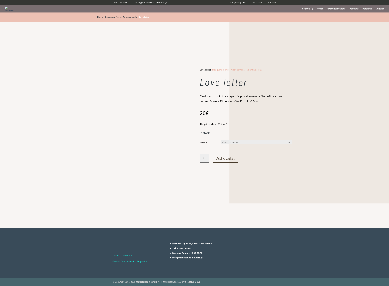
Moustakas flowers (146, 281)
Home (320, 9)
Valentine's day (254, 70)
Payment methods (336, 9)
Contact (380, 9)
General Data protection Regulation (129, 261)
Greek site (256, 3)
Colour (203, 142)
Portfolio (367, 9)
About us (354, 9)
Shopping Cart (238, 3)
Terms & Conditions (122, 255)
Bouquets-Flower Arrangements (121, 17)
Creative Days (192, 281)
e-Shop (306, 9)
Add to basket (225, 158)
